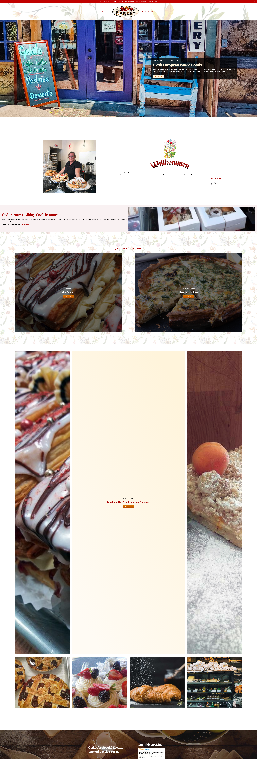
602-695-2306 (26, 224)
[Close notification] (255, 2)
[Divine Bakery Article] (151, 748)
